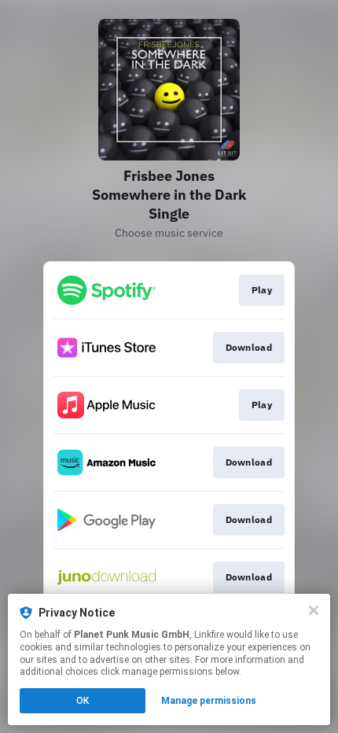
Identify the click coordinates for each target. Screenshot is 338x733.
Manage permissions (208, 700)
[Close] (313, 610)
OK (82, 700)
